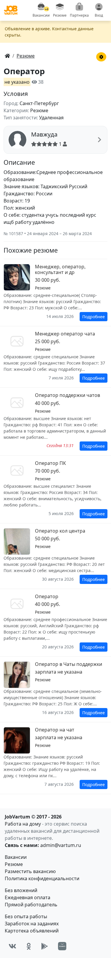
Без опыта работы (26, 916)
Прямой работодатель (31, 904)
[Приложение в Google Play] (44, 946)
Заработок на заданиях (32, 923)
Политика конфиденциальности (42, 878)
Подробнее (93, 316)
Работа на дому (23, 824)
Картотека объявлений (32, 930)
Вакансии (16, 857)
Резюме (14, 864)
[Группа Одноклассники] (28, 946)
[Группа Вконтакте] (12, 946)
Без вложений (21, 890)
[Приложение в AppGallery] (62, 946)
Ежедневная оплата (27, 897)
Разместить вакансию (30, 871)
